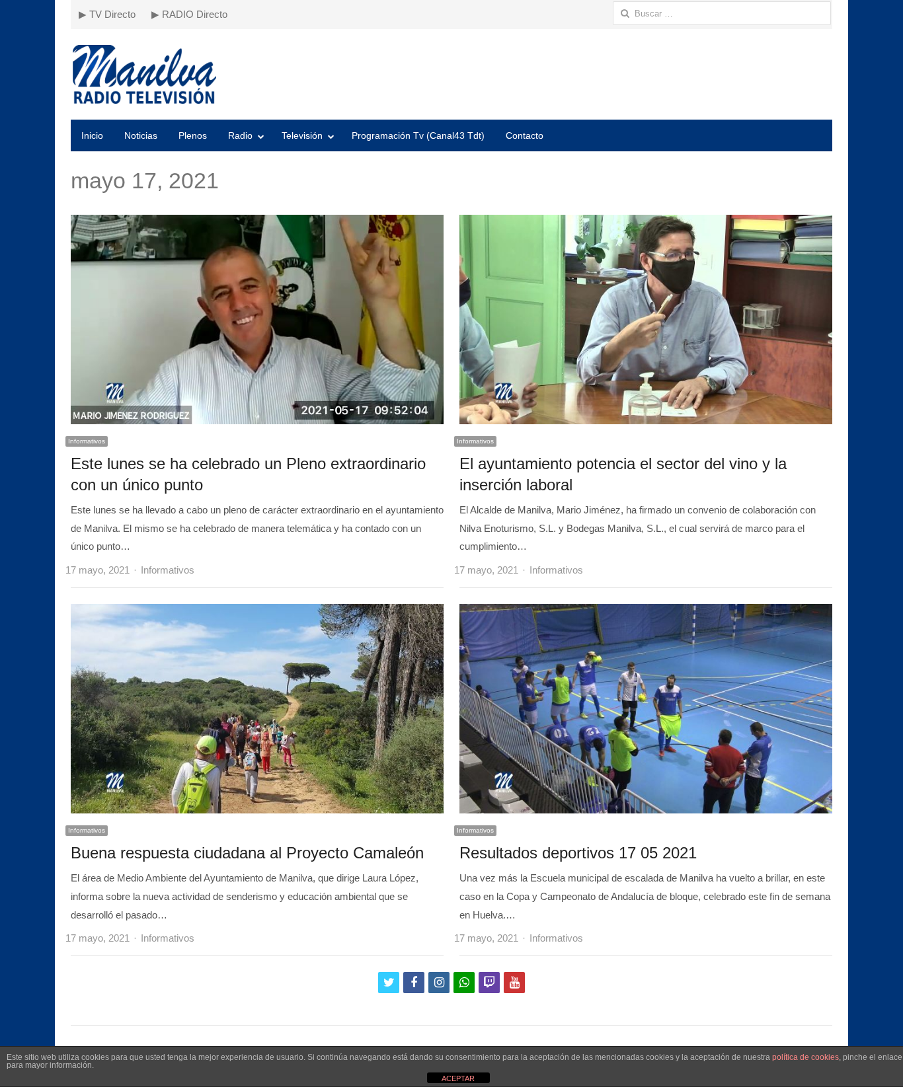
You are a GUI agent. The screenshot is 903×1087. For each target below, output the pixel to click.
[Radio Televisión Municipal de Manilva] (451, 74)
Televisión (302, 135)
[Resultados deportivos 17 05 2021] (645, 612)
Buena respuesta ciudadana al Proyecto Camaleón (247, 853)
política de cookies (805, 1057)
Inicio (92, 135)
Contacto (524, 135)
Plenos (192, 135)
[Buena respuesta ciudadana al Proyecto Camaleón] (257, 612)
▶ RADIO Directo (189, 14)
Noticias (140, 135)
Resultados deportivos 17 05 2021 (578, 853)
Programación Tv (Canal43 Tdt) (418, 135)
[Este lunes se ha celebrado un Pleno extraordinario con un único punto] (257, 223)
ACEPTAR (458, 1078)
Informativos (86, 441)
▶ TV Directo (107, 14)
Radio (240, 135)
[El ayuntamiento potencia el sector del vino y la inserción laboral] (645, 223)
